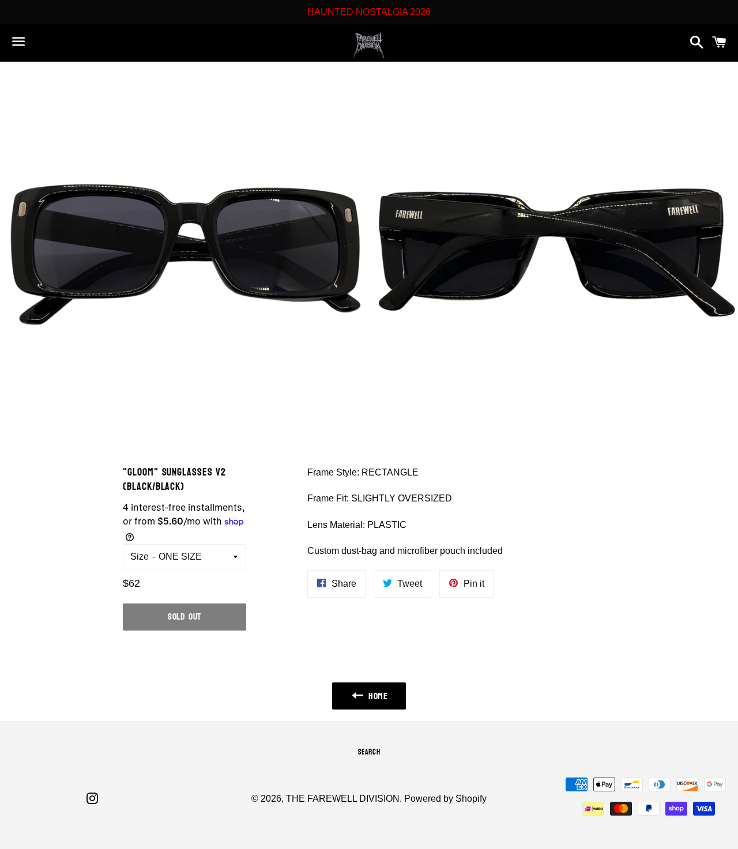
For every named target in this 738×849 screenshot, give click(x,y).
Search (369, 752)
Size (139, 556)
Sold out (184, 616)
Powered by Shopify (445, 798)
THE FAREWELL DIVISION (343, 798)
